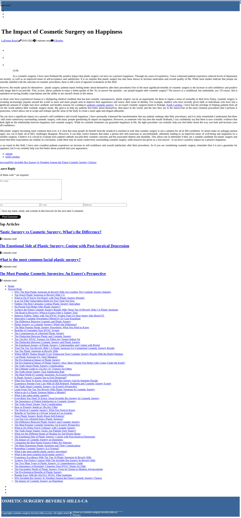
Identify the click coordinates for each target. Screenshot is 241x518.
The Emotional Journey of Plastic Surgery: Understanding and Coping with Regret (57, 345)
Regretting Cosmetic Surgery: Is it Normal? (36, 448)
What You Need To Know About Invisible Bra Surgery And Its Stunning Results (56, 380)
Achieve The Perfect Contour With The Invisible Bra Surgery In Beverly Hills (54, 460)
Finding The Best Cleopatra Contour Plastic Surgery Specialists (47, 303)
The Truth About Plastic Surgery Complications (39, 365)
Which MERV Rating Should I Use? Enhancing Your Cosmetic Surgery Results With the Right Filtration (68, 354)
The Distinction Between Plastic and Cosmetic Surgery (42, 336)
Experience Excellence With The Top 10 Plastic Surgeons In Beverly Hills (52, 457)
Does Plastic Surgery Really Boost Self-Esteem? (39, 416)
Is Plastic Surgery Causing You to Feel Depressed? (40, 377)
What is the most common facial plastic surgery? (39, 454)
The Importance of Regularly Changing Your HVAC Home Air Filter (50, 466)
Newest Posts (15, 289)
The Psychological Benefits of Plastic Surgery (38, 472)
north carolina (12, 156)
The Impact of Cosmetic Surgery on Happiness (38, 439)
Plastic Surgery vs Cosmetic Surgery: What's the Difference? (45, 324)
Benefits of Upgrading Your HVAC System (36, 330)
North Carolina (174, 105)
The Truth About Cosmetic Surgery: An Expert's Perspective (45, 386)
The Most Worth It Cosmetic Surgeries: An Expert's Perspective (47, 374)
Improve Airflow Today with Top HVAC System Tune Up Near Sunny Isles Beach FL (59, 315)
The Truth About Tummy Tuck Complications (38, 404)
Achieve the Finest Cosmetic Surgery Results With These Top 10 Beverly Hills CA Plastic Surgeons (66, 309)
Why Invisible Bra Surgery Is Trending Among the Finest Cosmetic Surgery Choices (58, 478)
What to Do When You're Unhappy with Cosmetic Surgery (44, 427)
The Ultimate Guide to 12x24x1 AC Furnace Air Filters (43, 368)
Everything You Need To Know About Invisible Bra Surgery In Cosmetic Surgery (56, 398)
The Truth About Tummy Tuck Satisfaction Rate (39, 371)
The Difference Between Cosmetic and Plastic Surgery (42, 321)
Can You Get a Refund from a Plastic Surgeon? (38, 419)
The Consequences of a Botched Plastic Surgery (39, 333)
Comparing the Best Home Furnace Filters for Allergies (43, 442)
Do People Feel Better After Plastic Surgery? (37, 306)
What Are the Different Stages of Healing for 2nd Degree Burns (47, 433)
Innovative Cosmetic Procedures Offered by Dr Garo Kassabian (47, 318)
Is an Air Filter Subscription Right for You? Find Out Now (44, 300)
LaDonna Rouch (10, 40)
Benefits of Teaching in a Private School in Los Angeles (43, 413)
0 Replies (58, 40)
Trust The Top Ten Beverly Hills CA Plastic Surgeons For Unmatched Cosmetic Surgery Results (64, 348)
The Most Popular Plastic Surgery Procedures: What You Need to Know (51, 327)
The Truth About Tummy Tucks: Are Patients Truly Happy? (45, 430)
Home (11, 286)
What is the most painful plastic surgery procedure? (40, 451)
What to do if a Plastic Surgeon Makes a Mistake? (40, 392)
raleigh (8, 153)
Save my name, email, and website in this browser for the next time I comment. (43, 211)
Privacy (77, 515)
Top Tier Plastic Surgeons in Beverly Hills (36, 351)
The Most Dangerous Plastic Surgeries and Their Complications (47, 445)
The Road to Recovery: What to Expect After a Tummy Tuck (46, 312)
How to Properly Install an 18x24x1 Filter (36, 407)
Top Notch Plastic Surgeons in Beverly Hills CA (39, 295)
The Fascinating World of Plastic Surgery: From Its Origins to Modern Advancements (58, 469)
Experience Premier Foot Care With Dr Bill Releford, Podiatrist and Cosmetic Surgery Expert (62, 383)
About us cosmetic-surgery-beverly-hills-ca (95, 512)
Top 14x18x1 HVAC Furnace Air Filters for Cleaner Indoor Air (47, 339)
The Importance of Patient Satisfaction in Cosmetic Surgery (45, 401)
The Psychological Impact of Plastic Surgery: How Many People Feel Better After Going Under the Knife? (69, 362)
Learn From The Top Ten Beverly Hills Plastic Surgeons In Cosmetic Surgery (54, 389)
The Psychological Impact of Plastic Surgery (37, 360)
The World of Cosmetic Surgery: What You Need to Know (44, 410)
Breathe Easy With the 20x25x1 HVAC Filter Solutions (43, 475)
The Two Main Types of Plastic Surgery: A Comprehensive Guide (48, 463)
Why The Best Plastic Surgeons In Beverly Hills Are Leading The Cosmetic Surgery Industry (62, 292)
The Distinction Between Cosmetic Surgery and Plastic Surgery (47, 342)
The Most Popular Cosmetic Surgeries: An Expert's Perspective (47, 424)
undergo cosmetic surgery (100, 105)
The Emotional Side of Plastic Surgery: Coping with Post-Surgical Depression (54, 436)
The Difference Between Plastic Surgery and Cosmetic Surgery (47, 422)
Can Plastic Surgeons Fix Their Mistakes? (36, 357)
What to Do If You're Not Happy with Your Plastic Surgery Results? (49, 297)
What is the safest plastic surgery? (31, 395)
